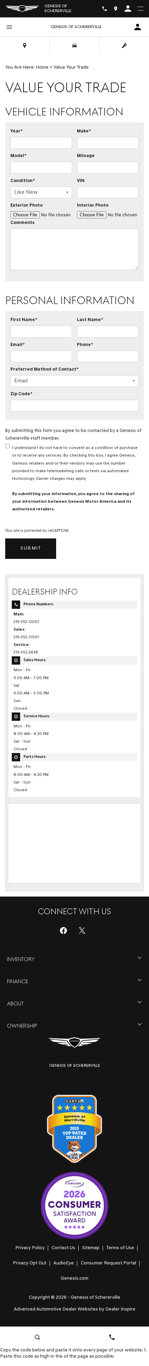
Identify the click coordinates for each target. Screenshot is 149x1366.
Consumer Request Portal (108, 1263)
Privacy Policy (30, 1248)
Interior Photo (92, 205)
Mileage (86, 156)
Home (42, 67)
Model (18, 156)
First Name (23, 320)
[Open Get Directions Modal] (115, 8)
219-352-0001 (26, 622)
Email (17, 345)
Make (84, 131)
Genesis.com (74, 1278)
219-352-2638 (26, 652)
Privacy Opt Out (29, 1263)
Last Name (90, 320)
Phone (85, 345)
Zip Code (21, 394)
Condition (22, 181)
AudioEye (63, 1263)
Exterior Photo (26, 205)
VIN (81, 181)
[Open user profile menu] (127, 8)
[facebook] (63, 930)
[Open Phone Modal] (104, 8)
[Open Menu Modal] (140, 8)
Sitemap (90, 1248)
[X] (82, 930)
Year (16, 131)
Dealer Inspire (120, 1309)
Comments (22, 223)
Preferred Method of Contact (44, 369)
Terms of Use (120, 1248)
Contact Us (63, 1248)
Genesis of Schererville (95, 1297)
